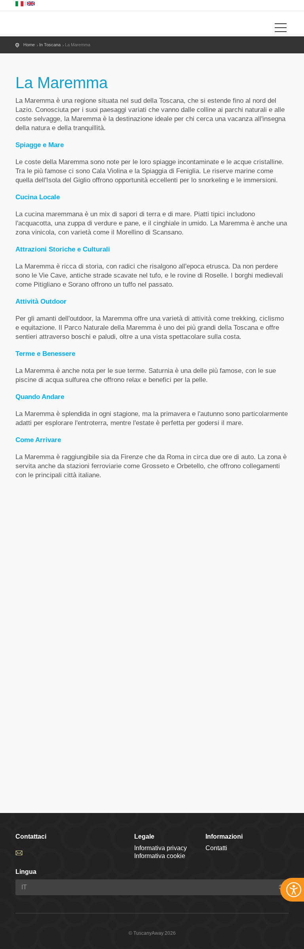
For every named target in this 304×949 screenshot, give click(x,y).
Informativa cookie (159, 856)
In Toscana (50, 44)
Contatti (216, 848)
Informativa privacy (160, 848)
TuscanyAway (47, 23)
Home (29, 44)
